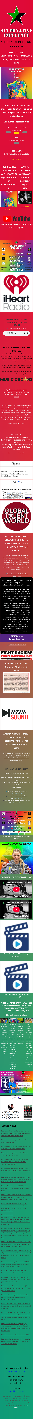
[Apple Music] (4, 831)
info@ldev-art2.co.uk (16, 1391)
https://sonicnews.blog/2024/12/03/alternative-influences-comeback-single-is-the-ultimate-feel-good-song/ (16, 1306)
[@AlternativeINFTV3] (16, 827)
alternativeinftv (16, 1380)
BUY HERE (8, 209)
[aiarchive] (8, 241)
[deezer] (23, 831)
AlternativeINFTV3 (16, 793)
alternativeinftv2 (16, 1383)
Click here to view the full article (16, 453)
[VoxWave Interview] (16, 470)
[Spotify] (10, 831)
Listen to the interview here (17, 645)
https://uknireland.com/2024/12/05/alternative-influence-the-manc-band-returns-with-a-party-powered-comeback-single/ (16, 1279)
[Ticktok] (28, 267)
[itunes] (15, 831)
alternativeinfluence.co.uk (16, 1371)
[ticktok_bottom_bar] (27, 834)
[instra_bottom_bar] (13, 834)
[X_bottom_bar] (20, 834)
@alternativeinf (18, 798)
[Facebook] (5, 267)
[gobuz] (29, 831)
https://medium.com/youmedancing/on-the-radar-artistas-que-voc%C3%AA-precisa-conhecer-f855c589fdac (14, 1297)
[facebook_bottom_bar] (5, 834)
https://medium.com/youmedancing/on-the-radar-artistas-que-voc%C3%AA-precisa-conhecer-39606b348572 (14, 1161)
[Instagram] (5, 269)
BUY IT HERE (16, 159)
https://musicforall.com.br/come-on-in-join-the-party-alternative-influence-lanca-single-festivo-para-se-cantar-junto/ (16, 1288)
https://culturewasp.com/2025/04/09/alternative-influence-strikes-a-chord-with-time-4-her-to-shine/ (16, 1188)
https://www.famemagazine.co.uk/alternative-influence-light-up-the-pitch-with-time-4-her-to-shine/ (16, 1170)
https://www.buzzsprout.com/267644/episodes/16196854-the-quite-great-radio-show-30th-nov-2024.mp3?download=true (16, 1341)
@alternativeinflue (18, 803)
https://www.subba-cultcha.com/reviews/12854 (15, 1335)
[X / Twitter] (28, 269)
